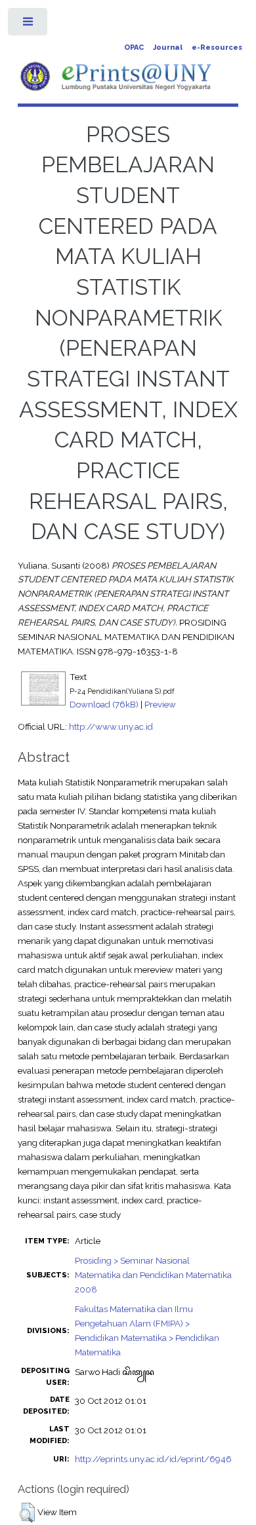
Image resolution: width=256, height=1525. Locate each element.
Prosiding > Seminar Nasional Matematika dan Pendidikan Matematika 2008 (153, 1274)
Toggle (28, 24)
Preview (160, 704)
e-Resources (217, 47)
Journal (167, 47)
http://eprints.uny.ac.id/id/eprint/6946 (153, 1459)
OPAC (134, 47)
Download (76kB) (104, 704)
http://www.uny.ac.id (111, 726)
